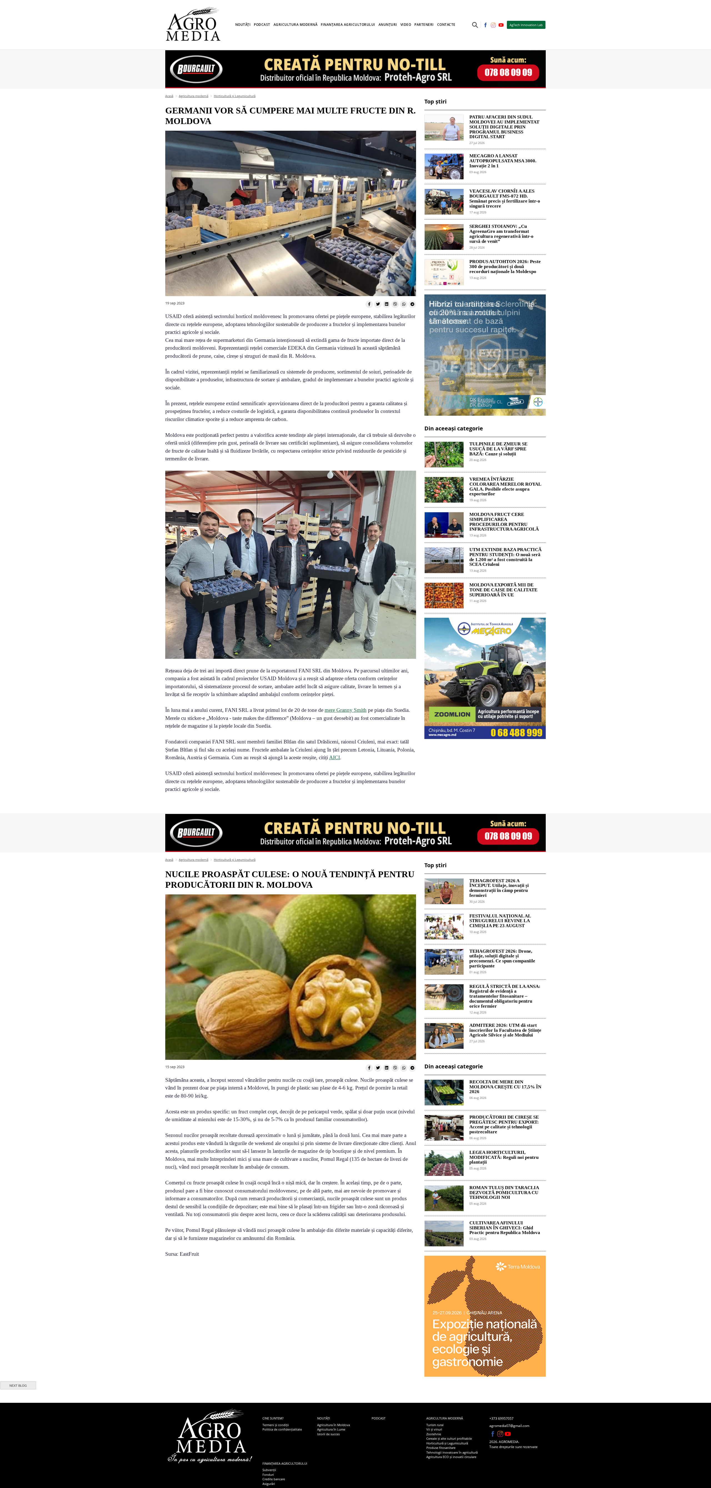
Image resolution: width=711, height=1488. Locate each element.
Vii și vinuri (434, 1429)
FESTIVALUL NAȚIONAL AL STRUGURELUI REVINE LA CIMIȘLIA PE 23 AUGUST (500, 921)
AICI (334, 757)
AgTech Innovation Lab (526, 25)
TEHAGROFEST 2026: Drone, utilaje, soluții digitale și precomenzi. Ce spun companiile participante (502, 959)
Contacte (446, 24)
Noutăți (323, 1418)
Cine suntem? (273, 1418)
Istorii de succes (328, 1434)
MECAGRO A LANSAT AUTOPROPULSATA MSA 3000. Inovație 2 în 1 (502, 160)
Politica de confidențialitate (282, 1429)
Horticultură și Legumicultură (235, 96)
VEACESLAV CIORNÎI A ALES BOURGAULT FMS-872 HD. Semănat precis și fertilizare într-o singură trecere (504, 198)
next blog (18, 1385)
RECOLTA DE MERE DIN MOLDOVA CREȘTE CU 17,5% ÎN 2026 (505, 1087)
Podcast (262, 24)
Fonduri (268, 1474)
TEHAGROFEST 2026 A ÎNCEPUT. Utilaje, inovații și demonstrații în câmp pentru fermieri (499, 888)
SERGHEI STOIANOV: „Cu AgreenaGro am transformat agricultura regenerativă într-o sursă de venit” (501, 234)
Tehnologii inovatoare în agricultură (452, 1452)
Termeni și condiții (275, 1425)
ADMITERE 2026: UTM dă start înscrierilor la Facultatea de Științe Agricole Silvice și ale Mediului (505, 1030)
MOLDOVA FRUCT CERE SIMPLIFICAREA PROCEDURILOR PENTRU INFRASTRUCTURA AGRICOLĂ (504, 522)
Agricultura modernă (193, 96)
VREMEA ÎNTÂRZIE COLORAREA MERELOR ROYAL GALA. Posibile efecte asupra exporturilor (505, 486)
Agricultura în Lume (331, 1429)
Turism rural (435, 1425)
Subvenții (269, 1470)
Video (405, 24)
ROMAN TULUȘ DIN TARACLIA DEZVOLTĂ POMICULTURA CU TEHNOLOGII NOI (504, 1192)
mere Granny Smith (346, 710)
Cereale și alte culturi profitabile (449, 1438)
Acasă (169, 96)
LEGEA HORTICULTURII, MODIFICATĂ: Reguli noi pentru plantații (504, 1157)
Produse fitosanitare (440, 1448)
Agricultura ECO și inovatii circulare (451, 1457)
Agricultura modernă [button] (296, 24)
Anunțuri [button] (388, 24)
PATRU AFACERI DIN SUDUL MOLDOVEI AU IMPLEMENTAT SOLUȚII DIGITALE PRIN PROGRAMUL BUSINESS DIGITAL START (504, 127)
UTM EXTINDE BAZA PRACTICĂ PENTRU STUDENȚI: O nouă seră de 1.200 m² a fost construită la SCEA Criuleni (505, 557)
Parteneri (424, 24)
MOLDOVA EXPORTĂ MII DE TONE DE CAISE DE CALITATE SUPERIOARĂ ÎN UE (503, 589)
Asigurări (268, 1484)
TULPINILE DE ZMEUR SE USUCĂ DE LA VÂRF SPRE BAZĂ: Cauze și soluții (498, 449)
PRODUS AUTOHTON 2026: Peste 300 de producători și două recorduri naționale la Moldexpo (505, 266)
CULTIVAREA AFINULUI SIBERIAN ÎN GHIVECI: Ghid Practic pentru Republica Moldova (504, 1227)
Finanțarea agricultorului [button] (348, 24)
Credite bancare (273, 1479)
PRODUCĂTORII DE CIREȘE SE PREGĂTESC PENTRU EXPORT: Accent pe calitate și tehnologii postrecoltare (504, 1124)
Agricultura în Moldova (333, 1425)
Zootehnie (433, 1434)
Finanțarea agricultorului (284, 1463)
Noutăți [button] (243, 24)
